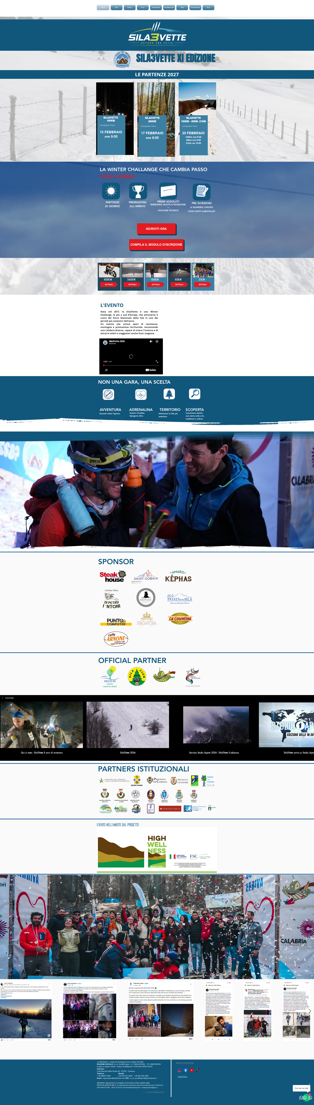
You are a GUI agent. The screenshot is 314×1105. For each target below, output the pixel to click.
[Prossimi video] (310, 724)
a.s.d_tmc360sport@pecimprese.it (143, 1078)
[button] (116, 7)
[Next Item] (309, 1011)
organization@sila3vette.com (111, 1078)
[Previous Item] (4, 1011)
